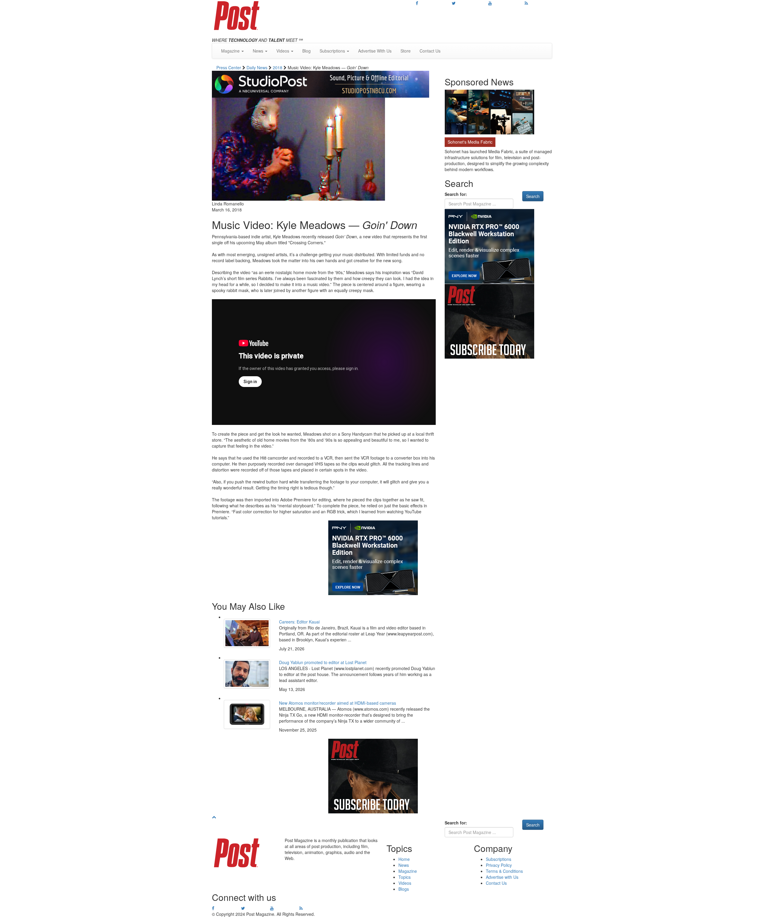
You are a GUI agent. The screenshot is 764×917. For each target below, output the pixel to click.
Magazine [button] (231, 51)
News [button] (258, 51)
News (403, 865)
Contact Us (430, 51)
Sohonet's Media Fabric (470, 142)
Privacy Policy (499, 865)
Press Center (229, 67)
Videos (404, 883)
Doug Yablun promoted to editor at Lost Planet (322, 662)
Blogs (403, 889)
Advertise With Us (375, 51)
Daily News (258, 67)
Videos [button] (283, 51)
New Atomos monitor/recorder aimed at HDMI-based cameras (337, 703)
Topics (404, 877)
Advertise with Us (502, 877)
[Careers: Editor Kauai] (247, 633)
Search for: (456, 194)
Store (406, 51)
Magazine (407, 871)
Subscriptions (498, 859)
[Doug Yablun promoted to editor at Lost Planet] (247, 673)
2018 (278, 67)
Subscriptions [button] (333, 51)
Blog (306, 51)
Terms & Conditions (504, 871)
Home (404, 859)
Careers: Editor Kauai (299, 622)
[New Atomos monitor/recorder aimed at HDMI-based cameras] (247, 714)
